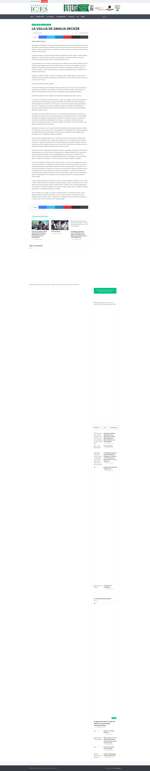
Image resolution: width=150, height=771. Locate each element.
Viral (104, 427)
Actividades (50, 16)
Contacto (71, 16)
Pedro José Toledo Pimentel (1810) (109, 747)
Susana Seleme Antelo (46, 24)
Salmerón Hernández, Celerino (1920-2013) (110, 754)
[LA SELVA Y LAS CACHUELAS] (98, 588)
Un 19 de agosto (55, 231)
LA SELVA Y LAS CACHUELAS (108, 586)
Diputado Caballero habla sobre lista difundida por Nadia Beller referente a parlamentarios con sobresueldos (39, 234)
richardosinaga (117, 768)
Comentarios (113, 427)
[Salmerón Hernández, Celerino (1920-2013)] (98, 756)
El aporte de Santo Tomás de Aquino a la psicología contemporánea (104, 723)
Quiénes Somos (40, 16)
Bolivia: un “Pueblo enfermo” (109, 731)
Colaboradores (60, 16)
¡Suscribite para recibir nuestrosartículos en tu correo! (105, 290)
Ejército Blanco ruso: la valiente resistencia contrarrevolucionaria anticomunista (110, 740)
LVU (78, 16)
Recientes (96, 427)
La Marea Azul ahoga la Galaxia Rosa (110, 468)
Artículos (34, 24)
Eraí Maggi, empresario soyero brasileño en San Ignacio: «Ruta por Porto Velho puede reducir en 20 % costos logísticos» (79, 234)
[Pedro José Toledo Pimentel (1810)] (98, 749)
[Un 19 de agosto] (59, 225)
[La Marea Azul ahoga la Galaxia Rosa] (98, 525)
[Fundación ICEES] (43, 9)
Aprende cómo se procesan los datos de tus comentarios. (65, 284)
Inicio (32, 16)
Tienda (82, 16)
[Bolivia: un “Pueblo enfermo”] (98, 733)
